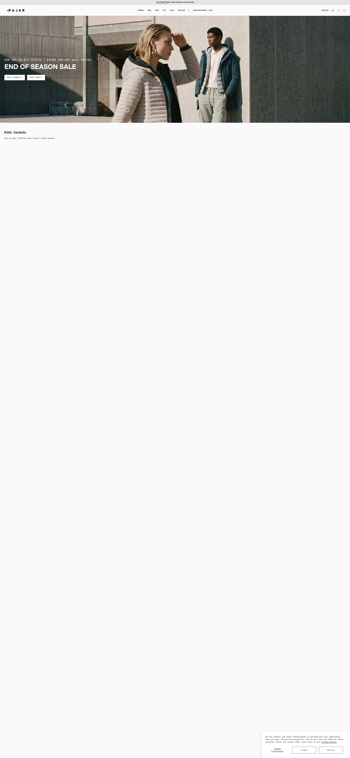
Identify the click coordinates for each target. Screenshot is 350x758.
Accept (304, 750)
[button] (141, 10)
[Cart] (344, 10)
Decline (331, 750)
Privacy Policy (329, 742)
